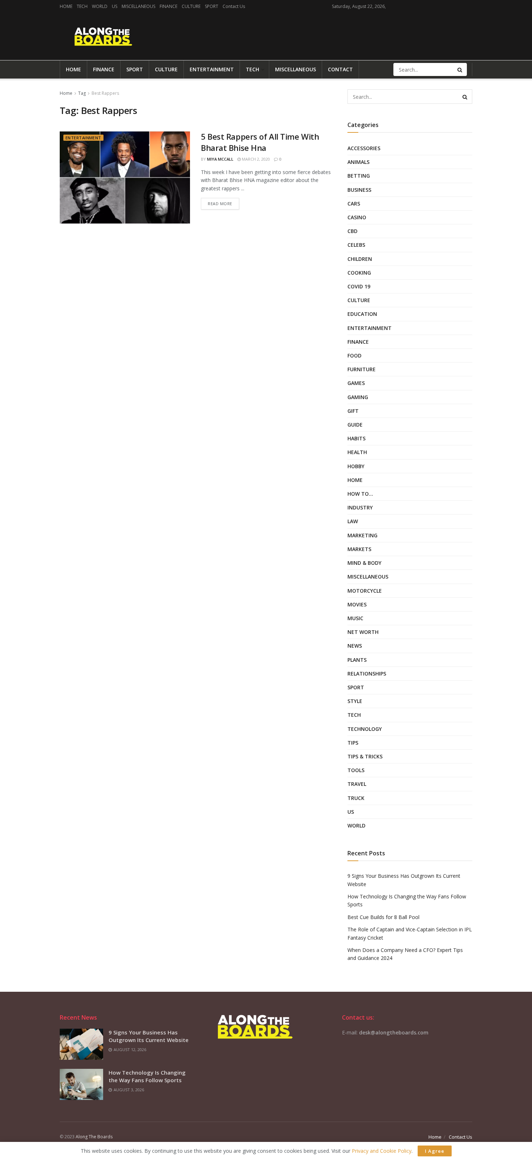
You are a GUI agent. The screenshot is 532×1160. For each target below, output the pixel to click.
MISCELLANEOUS (138, 6)
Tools (355, 770)
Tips (352, 742)
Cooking (359, 272)
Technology (364, 728)
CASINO (356, 217)
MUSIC (355, 618)
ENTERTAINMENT (212, 69)
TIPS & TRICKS (365, 756)
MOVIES (357, 604)
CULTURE (191, 6)
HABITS (356, 438)
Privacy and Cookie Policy (381, 1150)
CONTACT (340, 69)
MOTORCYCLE (364, 590)
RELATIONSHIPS (366, 673)
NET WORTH (363, 631)
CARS (353, 203)
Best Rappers (105, 93)
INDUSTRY (360, 507)
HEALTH (357, 452)
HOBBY (355, 466)
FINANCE (168, 6)
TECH (82, 6)
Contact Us (234, 6)
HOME (66, 6)
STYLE (354, 701)
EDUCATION (362, 313)
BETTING (358, 175)
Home (66, 93)
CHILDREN (359, 258)
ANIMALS (358, 161)
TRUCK (355, 798)
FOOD (354, 355)
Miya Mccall (220, 159)
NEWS (354, 645)
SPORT (211, 6)
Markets (359, 549)
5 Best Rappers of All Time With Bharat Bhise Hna (260, 142)
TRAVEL (356, 783)
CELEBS (356, 244)
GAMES (356, 383)
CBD (352, 231)
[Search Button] (460, 69)
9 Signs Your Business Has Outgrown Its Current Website (149, 1036)
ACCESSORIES (363, 148)
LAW (352, 521)
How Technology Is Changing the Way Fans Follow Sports (147, 1076)
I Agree (434, 1151)
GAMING (357, 397)
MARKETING (362, 535)
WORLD (99, 6)
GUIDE (355, 424)
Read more (220, 203)
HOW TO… (360, 493)
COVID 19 (358, 286)
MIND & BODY (364, 562)
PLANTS (357, 659)
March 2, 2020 (255, 159)
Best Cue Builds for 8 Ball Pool (383, 917)
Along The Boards (94, 1137)
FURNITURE (361, 369)
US (114, 6)
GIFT (353, 410)
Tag (82, 93)
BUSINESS (359, 189)
